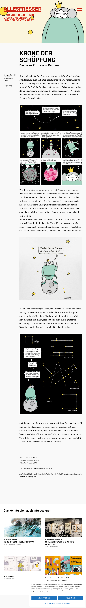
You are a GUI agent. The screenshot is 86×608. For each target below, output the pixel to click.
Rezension (7, 77)
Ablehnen (70, 598)
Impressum (67, 603)
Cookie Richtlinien (49, 603)
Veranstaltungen (8, 79)
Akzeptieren (44, 598)
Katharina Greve (9, 87)
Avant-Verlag (8, 85)
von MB (6, 80)
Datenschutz (59, 603)
